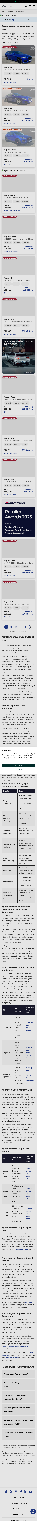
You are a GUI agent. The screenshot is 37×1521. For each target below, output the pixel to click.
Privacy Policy (27, 759)
